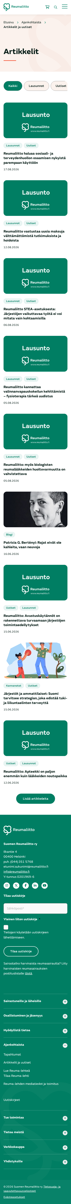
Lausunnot (36, 86)
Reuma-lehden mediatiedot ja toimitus (31, 1084)
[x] (16, 885)
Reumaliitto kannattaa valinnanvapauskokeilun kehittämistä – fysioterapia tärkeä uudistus (34, 391)
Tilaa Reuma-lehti (16, 1076)
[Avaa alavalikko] (65, 1001)
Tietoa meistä (14, 1132)
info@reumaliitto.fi (17, 872)
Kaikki (12, 86)
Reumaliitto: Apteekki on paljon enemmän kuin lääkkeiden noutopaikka (35, 773)
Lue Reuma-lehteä (17, 1071)
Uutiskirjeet (12, 1100)
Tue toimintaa (14, 1117)
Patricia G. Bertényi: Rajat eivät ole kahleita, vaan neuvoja (32, 544)
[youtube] (44, 885)
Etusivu (9, 22)
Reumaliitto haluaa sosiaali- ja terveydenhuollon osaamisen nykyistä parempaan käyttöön (35, 158)
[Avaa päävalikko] (64, 6)
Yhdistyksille (13, 1161)
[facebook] (25, 885)
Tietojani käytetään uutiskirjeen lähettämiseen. (26, 934)
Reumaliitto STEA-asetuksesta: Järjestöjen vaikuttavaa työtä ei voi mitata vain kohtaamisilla (33, 314)
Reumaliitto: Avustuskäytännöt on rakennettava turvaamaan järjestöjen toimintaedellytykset (34, 620)
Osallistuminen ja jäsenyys (23, 1015)
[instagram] (7, 885)
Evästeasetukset (14, 1197)
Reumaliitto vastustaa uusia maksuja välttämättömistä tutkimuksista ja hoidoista (34, 236)
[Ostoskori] (47, 7)
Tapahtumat (12, 1054)
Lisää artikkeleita (35, 799)
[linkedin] (35, 885)
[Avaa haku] (55, 7)
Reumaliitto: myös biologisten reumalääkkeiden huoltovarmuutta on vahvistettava (34, 469)
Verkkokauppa (14, 1147)
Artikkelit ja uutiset (17, 1062)
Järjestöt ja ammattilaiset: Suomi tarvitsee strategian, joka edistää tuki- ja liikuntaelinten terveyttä (35, 698)
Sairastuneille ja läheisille (22, 1001)
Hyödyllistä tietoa (17, 1030)
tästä (28, 973)
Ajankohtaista (31, 22)
